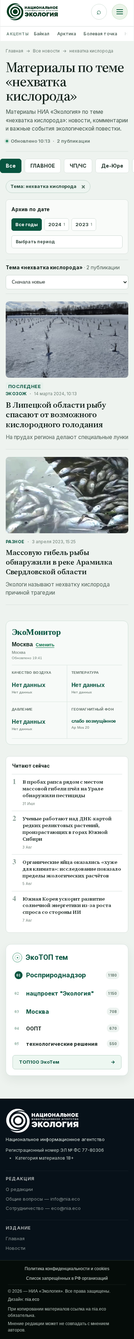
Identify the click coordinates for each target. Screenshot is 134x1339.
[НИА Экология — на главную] (32, 12)
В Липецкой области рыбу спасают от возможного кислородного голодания (56, 414)
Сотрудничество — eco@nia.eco (43, 1208)
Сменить (45, 644)
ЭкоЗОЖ (16, 393)
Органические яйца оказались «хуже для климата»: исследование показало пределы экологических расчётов (72, 869)
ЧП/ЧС (78, 166)
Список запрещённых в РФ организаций (67, 1278)
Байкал (42, 33)
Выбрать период (35, 241)
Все (11, 166)
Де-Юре (112, 166)
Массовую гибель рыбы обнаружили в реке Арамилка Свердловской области (59, 562)
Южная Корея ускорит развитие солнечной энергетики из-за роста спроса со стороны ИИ (67, 906)
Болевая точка (100, 33)
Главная (14, 51)
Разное (15, 541)
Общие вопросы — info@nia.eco (43, 1199)
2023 (83, 224)
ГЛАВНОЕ (42, 166)
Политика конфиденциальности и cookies (67, 1268)
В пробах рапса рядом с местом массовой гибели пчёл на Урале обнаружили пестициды (63, 789)
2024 (56, 224)
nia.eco (32, 1299)
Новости (15, 1248)
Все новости (46, 51)
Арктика (66, 33)
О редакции (19, 1189)
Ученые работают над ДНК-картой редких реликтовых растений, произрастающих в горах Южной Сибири (67, 828)
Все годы (26, 224)
